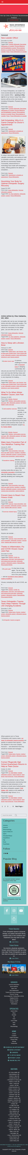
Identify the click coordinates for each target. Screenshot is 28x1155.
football (20, 772)
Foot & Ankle (14, 1020)
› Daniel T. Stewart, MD (14, 1124)
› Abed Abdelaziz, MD (14, 1074)
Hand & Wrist (14, 1011)
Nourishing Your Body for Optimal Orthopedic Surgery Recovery (12, 183)
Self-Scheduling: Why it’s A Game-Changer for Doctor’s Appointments (12, 122)
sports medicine (19, 456)
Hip (4, 840)
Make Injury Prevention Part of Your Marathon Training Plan (13, 443)
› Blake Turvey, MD (14, 1131)
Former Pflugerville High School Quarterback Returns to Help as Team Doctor (14, 764)
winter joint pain (9, 404)
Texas (8, 51)
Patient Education (14, 1037)
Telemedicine (14, 1003)
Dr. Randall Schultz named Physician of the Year (11, 879)
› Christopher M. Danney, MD (14, 1079)
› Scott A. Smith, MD (14, 1116)
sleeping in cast (5, 357)
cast (17, 351)
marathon (17, 452)
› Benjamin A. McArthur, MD (14, 1100)
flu (18, 557)
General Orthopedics (14, 984)
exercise (11, 503)
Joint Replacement (14, 990)
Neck (14, 1022)
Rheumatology (7, 829)
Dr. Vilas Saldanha (14, 194)
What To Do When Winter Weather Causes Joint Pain (12, 393)
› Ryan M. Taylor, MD (14, 1127)
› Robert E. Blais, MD (14, 1076)
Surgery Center (14, 1002)
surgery (8, 195)
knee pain (21, 450)
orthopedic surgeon (6, 192)
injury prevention (13, 450)
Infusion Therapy (14, 1000)
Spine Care (14, 988)
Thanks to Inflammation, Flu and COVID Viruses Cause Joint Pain (12, 549)
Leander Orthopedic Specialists (17, 44)
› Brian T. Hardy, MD (14, 1083)
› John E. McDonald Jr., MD (14, 1102)
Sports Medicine (8, 831)
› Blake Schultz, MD (14, 1113)
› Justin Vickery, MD (14, 1140)
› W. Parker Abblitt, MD (14, 1072)
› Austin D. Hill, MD (14, 1085)
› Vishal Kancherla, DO (14, 1087)
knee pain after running (7, 452)
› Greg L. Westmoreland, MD (14, 1135)
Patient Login (14, 1058)
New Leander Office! (9, 38)
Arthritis (10, 399)
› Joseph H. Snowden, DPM (14, 1120)
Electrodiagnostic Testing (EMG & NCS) (14, 996)
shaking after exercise (11, 507)
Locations (14, 1035)
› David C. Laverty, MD (14, 1092)
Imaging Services (14, 998)
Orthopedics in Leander (7, 46)
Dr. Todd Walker (13, 772)
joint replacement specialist (8, 561)
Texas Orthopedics (14, 133)
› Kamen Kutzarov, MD (14, 1090)
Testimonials (14, 1043)
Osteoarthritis (20, 563)
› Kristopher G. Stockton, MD (14, 1126)
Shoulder (14, 1015)
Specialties (14, 1008)
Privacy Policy (14, 1039)
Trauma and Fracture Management (14, 992)
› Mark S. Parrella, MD (14, 1107)
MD (8, 402)
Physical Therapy (14, 994)
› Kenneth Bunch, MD (14, 1078)
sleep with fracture (21, 355)
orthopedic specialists (8, 472)
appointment (12, 131)
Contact (14, 1033)
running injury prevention (8, 456)
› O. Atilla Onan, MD (14, 1105)
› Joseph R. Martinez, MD (14, 1098)
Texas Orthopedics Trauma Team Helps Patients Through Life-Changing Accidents (13, 603)
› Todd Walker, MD (14, 1133)
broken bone (12, 351)
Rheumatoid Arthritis (6, 564)
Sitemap (14, 1041)
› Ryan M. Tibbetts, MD (14, 1129)
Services (14, 982)
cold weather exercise (19, 401)
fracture (21, 351)
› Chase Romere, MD (14, 1137)
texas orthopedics (13, 190)
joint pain (3, 402)
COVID (15, 557)
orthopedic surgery (11, 563)
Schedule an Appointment (14, 1047)
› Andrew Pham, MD (14, 1138)
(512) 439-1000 (16, 30)
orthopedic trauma (21, 614)
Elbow (14, 1013)
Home (14, 1031)
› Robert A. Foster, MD (14, 1081)
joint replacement (19, 559)
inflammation (4, 559)
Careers (14, 1052)
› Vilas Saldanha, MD (14, 1111)
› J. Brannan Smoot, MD (14, 1118)
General (10, 42)
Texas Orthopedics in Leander (18, 51)
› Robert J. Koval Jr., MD (14, 1089)
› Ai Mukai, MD (14, 1103)
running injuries (21, 454)
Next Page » (19, 806)
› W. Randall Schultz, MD (14, 1114)
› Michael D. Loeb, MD (14, 1096)
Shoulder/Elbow (7, 836)
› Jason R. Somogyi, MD (14, 1122)
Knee (4, 842)
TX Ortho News (15, 1055)
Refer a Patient (15, 1050)
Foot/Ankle (6, 844)
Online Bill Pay (14, 1060)
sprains (19, 507)
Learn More (14, 20)
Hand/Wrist (6, 838)
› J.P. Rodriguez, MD (14, 1109)
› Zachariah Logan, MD (14, 1094)
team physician (9, 776)
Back (14, 1024)
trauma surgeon (14, 357)
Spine (4, 833)
